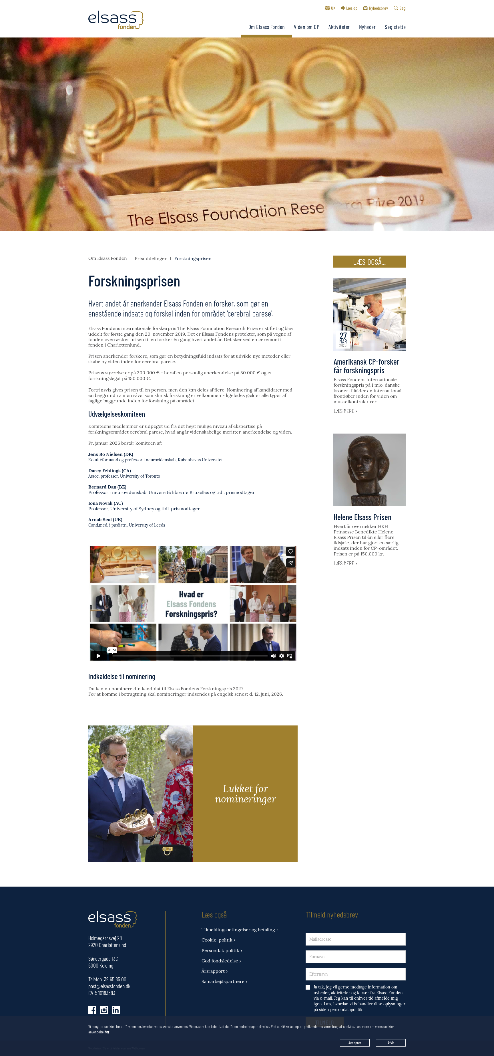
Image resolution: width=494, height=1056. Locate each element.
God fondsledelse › (221, 961)
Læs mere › (345, 410)
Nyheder (367, 26)
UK (333, 8)
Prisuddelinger (151, 258)
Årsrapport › (215, 971)
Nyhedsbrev (378, 8)
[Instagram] (104, 1010)
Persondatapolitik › (222, 950)
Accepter (354, 1042)
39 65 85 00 (115, 979)
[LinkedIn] (116, 1010)
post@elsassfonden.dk (109, 985)
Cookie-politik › (218, 940)
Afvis (391, 1042)
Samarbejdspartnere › (224, 981)
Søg (403, 8)
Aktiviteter (339, 26)
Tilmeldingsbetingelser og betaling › (240, 929)
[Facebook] (92, 1010)
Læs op (351, 8)
